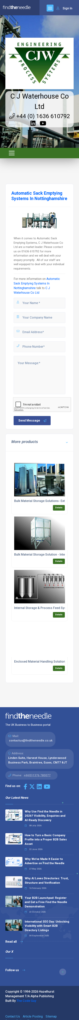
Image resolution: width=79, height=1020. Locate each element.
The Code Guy (26, 1001)
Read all (11, 941)
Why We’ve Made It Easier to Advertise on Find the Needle (44, 861)
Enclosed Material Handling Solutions (40, 661)
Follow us (12, 970)
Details (59, 507)
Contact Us (12, 1016)
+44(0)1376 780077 (37, 775)
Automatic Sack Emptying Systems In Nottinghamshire (37, 283)
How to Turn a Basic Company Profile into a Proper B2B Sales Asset (46, 840)
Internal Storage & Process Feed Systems (43, 608)
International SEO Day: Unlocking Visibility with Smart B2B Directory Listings (47, 926)
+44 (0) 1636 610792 (42, 116)
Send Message (29, 420)
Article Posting (33, 1016)
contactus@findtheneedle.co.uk (31, 740)
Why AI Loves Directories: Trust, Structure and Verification (47, 880)
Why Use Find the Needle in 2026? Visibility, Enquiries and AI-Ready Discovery (45, 816)
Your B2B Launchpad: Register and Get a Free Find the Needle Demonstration (46, 902)
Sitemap (51, 1016)
